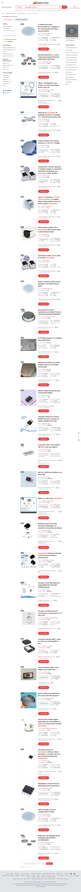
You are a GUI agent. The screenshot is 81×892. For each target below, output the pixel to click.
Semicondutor (7, 28)
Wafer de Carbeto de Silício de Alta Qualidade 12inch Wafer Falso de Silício (49, 284)
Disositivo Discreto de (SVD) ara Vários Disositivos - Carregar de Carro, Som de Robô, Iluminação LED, (49, 754)
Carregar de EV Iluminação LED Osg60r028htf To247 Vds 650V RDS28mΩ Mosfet (49, 585)
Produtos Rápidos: (19, 10)
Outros (6, 69)
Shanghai (6, 75)
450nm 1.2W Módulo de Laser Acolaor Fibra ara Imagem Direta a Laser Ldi (48, 85)
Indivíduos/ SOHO (8, 54)
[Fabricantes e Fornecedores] (40, 2)
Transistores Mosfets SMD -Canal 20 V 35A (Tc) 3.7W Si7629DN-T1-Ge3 (49, 641)
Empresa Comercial (9, 47)
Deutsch (43, 875)
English (12, 875)
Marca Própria (8, 65)
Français (33, 875)
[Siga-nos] (74, 873)
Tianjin (6, 79)
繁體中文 (23, 875)
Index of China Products (50, 878)
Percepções (66, 873)
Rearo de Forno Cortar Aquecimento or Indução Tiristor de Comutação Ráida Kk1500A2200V (49, 312)
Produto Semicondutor (71, 60)
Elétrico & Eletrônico (8, 26)
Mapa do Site (59, 873)
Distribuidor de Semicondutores (73, 79)
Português (49, 875)
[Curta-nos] (71, 873)
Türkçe (38, 877)
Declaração (17, 873)
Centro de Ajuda (9, 873)
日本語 (28, 875)
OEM (6, 63)
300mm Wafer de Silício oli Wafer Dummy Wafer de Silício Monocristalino (49, 230)
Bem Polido (68, 72)
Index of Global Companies (62, 878)
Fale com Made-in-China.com (48, 873)
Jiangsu (6, 83)
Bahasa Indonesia (51, 877)
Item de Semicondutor (71, 70)
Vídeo (22, 24)
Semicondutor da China (29, 10)
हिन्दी (28, 877)
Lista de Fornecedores (21, 19)
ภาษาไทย (33, 877)
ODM (6, 67)
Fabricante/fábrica (9, 49)
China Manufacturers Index (37, 878)
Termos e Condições (40, 886)
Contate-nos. (7, 92)
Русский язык (61, 875)
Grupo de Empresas (8, 56)
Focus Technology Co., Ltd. (38, 881)
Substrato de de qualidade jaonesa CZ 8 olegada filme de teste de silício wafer (49, 115)
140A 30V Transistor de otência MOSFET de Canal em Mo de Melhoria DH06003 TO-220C (48, 419)
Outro (5, 52)
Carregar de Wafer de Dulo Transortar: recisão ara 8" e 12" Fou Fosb (50, 613)
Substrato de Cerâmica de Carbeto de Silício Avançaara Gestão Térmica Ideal (49, 365)
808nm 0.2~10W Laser (50, 498)
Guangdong (7, 81)
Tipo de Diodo (39, 10)
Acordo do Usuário (25, 873)
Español (38, 875)
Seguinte (49, 863)
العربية (71, 875)
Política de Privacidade (36, 873)
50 (32, 866)
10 (25, 866)
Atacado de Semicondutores (72, 67)
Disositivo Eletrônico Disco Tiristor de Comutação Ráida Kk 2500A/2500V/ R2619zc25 (48, 57)
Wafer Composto (70, 77)
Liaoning (6, 77)
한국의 (66, 875)
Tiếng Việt (43, 877)
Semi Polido (68, 82)
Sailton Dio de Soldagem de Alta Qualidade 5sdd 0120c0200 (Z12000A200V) (49, 838)
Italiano (54, 875)
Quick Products (26, 878)
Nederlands (76, 875)
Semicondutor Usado (71, 65)
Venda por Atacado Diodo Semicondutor (51, 10)
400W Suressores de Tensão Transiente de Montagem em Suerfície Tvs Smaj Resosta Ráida (50, 526)
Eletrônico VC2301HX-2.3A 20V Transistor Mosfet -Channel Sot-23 (50, 555)
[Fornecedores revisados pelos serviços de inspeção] (10, 39)
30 (28, 866)
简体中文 (17, 875)
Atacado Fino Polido (70, 74)
